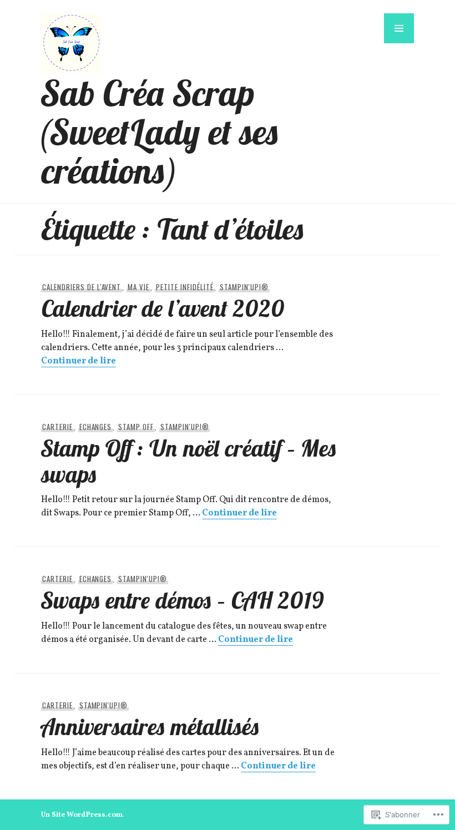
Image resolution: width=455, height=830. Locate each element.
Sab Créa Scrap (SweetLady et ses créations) (160, 131)
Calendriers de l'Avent (81, 286)
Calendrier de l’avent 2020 (163, 307)
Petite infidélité (185, 286)
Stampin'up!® (244, 286)
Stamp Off (136, 426)
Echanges (95, 426)
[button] (399, 28)
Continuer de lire (78, 361)
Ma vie (138, 286)
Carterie (57, 426)
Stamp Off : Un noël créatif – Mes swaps (189, 460)
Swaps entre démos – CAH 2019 (182, 599)
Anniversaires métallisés (150, 726)
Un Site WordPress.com (82, 815)
